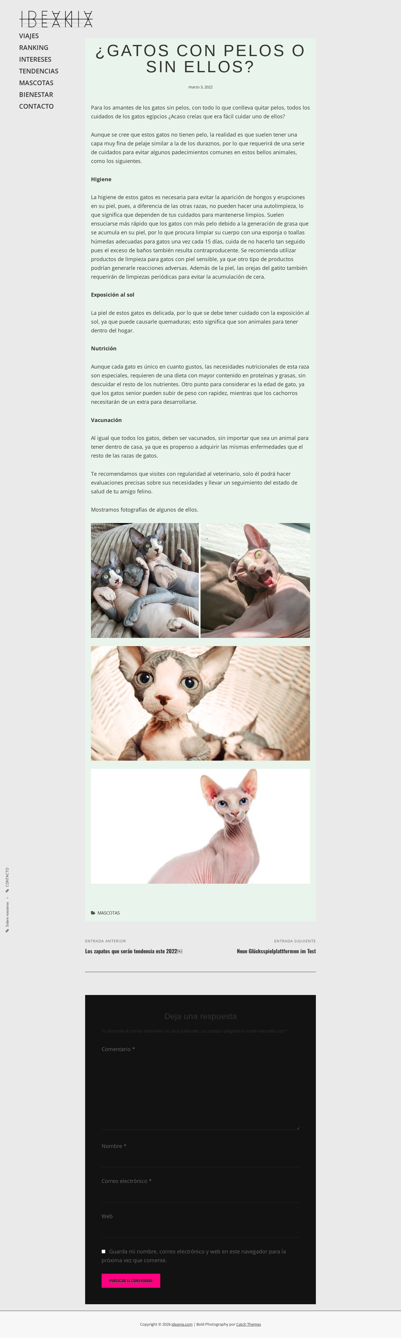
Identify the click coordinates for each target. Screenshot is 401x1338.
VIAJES (29, 35)
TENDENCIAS (38, 71)
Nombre (114, 1145)
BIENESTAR (36, 94)
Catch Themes (248, 1324)
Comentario (118, 1049)
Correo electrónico (127, 1180)
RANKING (33, 47)
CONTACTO (36, 106)
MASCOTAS (36, 82)
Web (107, 1216)
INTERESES (35, 59)
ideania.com (182, 1324)
